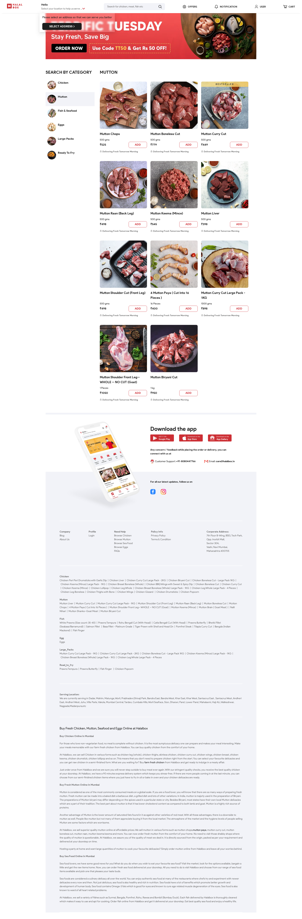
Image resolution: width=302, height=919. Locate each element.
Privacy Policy (158, 535)
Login (92, 535)
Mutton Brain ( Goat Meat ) (213, 607)
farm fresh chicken (154, 762)
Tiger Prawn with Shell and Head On (154, 626)
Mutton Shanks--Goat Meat (83, 611)
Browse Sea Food (123, 543)
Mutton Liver (210, 213)
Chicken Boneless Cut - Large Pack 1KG (213, 580)
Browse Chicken (123, 535)
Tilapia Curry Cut (203, 626)
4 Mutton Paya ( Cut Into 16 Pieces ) (169, 295)
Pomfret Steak (184, 626)
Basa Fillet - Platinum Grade (117, 626)
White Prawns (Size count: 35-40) (78, 622)
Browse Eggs (121, 547)
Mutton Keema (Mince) (166, 213)
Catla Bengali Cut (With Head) (169, 622)
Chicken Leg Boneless (72, 591)
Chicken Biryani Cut (179, 580)
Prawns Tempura (107, 622)
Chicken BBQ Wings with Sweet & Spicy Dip (169, 584)
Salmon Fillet (93, 626)
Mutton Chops (110, 134)
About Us (64, 539)
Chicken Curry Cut (232, 584)
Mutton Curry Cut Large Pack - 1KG (223, 295)
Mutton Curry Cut (213, 134)
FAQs (117, 550)
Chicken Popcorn (190, 591)
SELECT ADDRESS (61, 26)
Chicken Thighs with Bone (101, 591)
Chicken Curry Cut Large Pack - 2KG (146, 580)
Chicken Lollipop (100, 588)
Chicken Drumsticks (167, 591)
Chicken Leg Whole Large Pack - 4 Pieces (214, 588)
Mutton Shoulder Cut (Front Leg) (122, 293)
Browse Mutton (122, 539)
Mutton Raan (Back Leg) (117, 213)
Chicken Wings (125, 591)
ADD (138, 144)
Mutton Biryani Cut (163, 377)
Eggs (62, 641)
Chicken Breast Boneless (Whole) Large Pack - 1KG (162, 588)
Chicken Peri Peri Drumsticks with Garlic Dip (83, 580)
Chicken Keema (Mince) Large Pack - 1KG (83, 584)
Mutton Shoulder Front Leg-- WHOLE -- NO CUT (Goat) (120, 379)
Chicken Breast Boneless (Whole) (126, 584)
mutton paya (199, 830)
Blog (62, 535)
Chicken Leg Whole (121, 588)
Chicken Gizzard (145, 591)
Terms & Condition (161, 539)
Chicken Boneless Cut (207, 584)
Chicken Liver (116, 580)
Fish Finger (79, 630)
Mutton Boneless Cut (165, 134)
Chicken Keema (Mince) (75, 588)
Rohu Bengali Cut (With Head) (135, 622)
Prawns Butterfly (197, 622)
